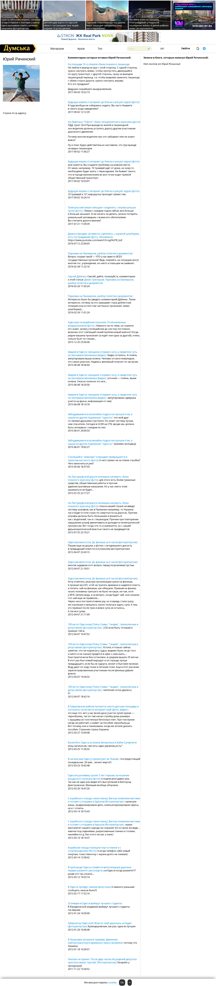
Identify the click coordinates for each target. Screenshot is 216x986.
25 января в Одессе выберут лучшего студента (95, 903)
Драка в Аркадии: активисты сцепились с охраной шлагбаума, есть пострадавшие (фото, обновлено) (103, 235)
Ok (122, 982)
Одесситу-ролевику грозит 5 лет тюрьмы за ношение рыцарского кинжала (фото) (98, 777)
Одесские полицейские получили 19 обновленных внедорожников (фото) (97, 324)
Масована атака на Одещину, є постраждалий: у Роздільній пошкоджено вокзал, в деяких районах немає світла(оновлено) (149, 24)
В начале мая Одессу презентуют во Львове (93, 759)
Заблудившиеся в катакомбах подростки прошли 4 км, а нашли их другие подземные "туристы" (100, 416)
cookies (112, 982)
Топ (100, 48)
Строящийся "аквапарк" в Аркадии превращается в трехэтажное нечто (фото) (97, 458)
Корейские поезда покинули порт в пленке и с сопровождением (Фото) (94, 849)
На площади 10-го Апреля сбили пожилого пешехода (98, 64)
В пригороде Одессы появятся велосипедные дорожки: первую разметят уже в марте (100, 869)
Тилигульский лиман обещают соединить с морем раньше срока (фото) (102, 209)
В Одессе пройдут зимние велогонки (89, 886)
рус (162, 48)
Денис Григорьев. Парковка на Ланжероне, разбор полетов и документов (101, 281)
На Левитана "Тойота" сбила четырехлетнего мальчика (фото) (104, 121)
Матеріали (57, 48)
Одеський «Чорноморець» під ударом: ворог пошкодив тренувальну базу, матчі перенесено (106, 25)
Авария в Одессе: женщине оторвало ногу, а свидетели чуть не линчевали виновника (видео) (102, 353)
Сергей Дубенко (77, 276)
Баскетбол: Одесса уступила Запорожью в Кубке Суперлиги (102, 742)
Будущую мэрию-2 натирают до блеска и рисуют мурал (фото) (103, 102)
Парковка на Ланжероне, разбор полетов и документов (100, 253)
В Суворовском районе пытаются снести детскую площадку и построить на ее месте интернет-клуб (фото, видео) (103, 708)
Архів (80, 48)
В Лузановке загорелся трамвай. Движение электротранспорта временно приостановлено (95, 941)
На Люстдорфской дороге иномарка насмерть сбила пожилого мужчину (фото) (98, 478)
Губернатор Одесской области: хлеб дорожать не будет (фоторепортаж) (100, 924)
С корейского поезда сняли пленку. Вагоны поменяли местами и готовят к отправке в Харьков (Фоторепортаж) (104, 800)
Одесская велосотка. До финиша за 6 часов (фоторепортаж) (102, 542)
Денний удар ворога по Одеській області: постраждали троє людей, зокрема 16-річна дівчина (61, 25)
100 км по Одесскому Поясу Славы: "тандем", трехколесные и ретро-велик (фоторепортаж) (103, 626)
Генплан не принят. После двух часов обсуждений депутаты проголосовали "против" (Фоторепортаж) (102, 961)
